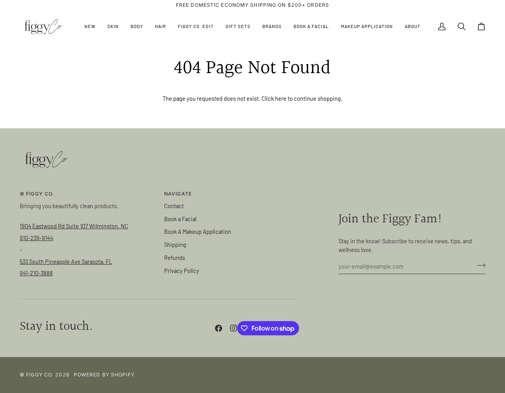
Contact (174, 205)
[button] (113, 27)
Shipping (175, 244)
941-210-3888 (36, 272)
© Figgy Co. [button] (37, 194)
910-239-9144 (36, 237)
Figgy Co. (40, 375)
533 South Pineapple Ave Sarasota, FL (66, 261)
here (280, 98)
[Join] (478, 265)
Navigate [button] (178, 194)
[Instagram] (233, 328)
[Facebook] (218, 328)
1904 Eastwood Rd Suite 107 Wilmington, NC (74, 225)
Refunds (174, 257)
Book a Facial (180, 218)
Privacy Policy (181, 270)
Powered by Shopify (104, 375)
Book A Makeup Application (197, 231)
